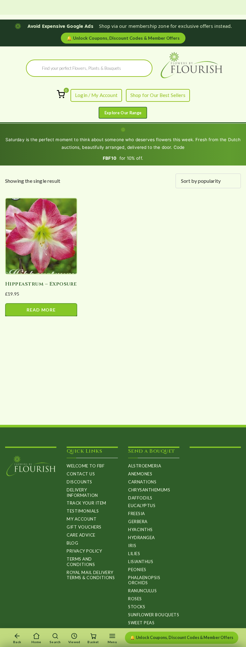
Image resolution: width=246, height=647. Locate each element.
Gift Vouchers (84, 527)
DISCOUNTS (79, 481)
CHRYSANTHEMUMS (149, 489)
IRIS (132, 545)
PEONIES (137, 569)
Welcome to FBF (85, 465)
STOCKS (136, 606)
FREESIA (136, 513)
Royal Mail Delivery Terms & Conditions (91, 575)
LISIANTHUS (140, 561)
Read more (41, 309)
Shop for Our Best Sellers (157, 95)
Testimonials (83, 511)
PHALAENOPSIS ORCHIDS (144, 580)
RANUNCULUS (142, 590)
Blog (72, 543)
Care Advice (81, 535)
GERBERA (138, 521)
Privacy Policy (84, 551)
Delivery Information (82, 492)
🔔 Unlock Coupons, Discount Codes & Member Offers (181, 637)
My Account (81, 519)
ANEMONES (140, 473)
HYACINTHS (140, 529)
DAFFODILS (140, 497)
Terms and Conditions (81, 561)
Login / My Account (96, 95)
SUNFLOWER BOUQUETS (153, 614)
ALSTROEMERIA (144, 465)
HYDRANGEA (141, 537)
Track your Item (86, 502)
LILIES (134, 553)
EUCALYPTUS (141, 505)
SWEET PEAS (141, 622)
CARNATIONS (142, 481)
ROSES (135, 598)
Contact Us (81, 473)
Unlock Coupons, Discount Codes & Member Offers (123, 38)
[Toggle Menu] (123, 112)
